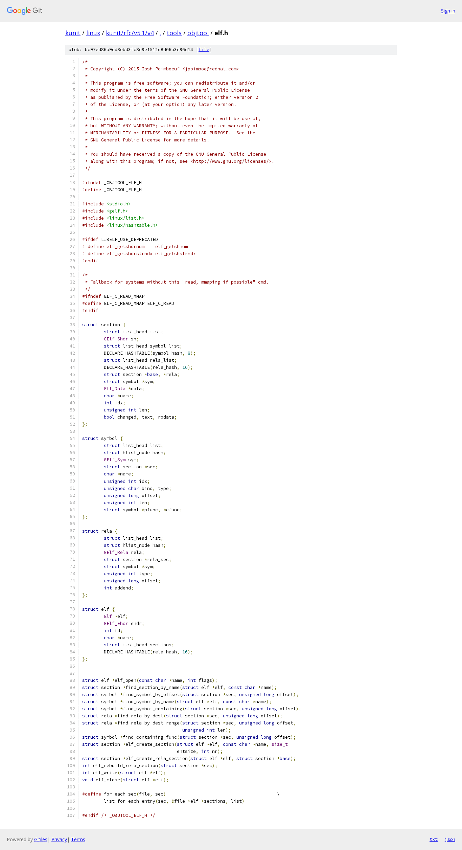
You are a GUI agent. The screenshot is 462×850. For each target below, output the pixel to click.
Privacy (59, 839)
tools (174, 33)
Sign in (448, 10)
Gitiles (40, 839)
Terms (78, 839)
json (449, 839)
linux (93, 33)
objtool (198, 33)
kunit (72, 33)
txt (434, 839)
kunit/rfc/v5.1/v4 (130, 33)
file (204, 49)
